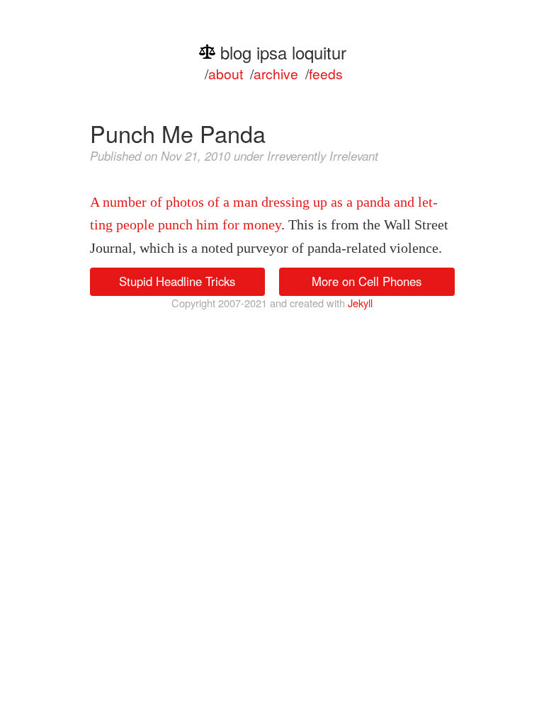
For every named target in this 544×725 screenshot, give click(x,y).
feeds (326, 73)
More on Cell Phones (366, 281)
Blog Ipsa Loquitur (283, 52)
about (225, 73)
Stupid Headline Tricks (177, 281)
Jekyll (360, 302)
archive (276, 73)
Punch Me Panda (178, 133)
